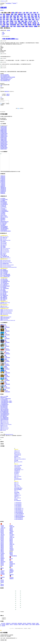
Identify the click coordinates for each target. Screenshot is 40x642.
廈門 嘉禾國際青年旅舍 (4, 411)
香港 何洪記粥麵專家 (18, 489)
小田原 (25, 19)
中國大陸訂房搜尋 (3, 127)
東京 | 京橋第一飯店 (3, 237)
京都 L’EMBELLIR (17, 497)
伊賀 (32, 17)
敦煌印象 (2, 560)
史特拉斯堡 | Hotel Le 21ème (5, 302)
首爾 (15, 17)
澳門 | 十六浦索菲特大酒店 (5, 276)
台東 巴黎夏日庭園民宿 (4, 228)
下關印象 (11, 554)
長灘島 (35, 26)
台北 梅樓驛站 (2, 200)
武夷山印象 (2, 534)
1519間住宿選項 (7, 384)
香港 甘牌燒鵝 (16, 492)
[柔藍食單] (0, 439)
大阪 (22, 17)
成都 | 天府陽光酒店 (3, 298)
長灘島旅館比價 (3, 187)
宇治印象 (11, 545)
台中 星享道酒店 (3, 206)
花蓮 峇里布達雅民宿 (4, 226)
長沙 (11, 17)
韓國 (6, 356)
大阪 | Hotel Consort (3, 244)
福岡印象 (15, 555)
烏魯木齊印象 (3, 561)
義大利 (6, 390)
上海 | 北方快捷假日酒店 (4, 283)
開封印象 (2, 555)
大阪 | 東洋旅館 (3, 241)
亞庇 (16, 23)
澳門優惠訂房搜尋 (3, 132)
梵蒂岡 (3, 26)
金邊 (23, 26)
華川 (18, 17)
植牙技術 (24, 623)
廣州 (36, 14)
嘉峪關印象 (2, 558)
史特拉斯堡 (13, 24)
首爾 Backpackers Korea (4, 420)
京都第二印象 (12, 544)
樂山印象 (2, 552)
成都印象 (2, 551)
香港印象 (2, 562)
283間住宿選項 (6, 338)
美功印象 (2, 581)
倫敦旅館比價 (2, 192)
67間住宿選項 (6, 346)
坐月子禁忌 (3, 623)
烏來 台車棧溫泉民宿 (4, 204)
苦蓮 (1, 85)
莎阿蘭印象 (2, 573)
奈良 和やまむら (17, 452)
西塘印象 (2, 545)
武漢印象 (2, 548)
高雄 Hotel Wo (2, 220)
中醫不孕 (11, 624)
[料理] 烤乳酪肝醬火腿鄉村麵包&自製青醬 (7, 77)
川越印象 (11, 527)
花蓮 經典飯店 (2, 225)
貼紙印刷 (3, 625)
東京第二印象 (12, 526)
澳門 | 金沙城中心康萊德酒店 (5, 275)
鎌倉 (21, 19)
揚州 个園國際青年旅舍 (4, 417)
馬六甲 (29, 23)
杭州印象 (2, 541)
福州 (25, 14)
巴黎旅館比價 (2, 193)
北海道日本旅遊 (14, 623)
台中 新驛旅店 (2, 212)
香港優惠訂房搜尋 (3, 131)
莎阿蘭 (24, 23)
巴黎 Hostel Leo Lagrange (4, 427)
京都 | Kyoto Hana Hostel (4, 249)
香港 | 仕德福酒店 (3, 269)
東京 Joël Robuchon (17, 453)
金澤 (4, 23)
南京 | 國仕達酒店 (3, 287)
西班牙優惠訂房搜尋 (3, 144)
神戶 (25, 17)
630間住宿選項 (6, 327)
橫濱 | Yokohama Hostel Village (5, 240)
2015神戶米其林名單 (17, 505)
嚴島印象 (11, 553)
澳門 (16, 12)
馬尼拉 (31, 26)
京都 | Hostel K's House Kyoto (5, 248)
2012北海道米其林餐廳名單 (19, 513)
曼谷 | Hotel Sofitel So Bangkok (5, 261)
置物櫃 (33, 624)
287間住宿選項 (6, 334)
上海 (24, 12)
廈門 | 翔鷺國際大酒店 (4, 295)
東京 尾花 (16, 499)
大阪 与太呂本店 (17, 466)
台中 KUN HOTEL (3, 207)
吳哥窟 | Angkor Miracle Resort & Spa (6, 309)
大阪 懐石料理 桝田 (17, 468)
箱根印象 (11, 532)
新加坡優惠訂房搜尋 (3, 133)
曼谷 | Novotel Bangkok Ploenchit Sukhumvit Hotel (8, 267)
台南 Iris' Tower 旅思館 (4, 396)
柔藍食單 (3, 7)
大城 (11, 26)
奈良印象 (11, 541)
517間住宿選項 (6, 376)
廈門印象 (2, 531)
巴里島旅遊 (29, 623)
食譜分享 (8, 94)
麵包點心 (8, 95)
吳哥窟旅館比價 (3, 191)
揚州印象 (2, 538)
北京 (31, 12)
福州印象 (2, 532)
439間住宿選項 (6, 342)
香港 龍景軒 (16, 456)
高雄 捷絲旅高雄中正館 (4, 221)
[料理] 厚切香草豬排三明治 (5, 80)
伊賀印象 (11, 539)
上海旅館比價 (2, 184)
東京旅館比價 (2, 178)
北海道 (30, 624)
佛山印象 (2, 530)
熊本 (26, 21)
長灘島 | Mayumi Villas (4, 319)
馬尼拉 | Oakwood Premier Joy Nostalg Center (7, 320)
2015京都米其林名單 (17, 502)
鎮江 (25, 16)
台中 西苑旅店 (2, 208)
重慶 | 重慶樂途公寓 (3, 297)
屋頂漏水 (7, 624)
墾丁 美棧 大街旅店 (3, 222)
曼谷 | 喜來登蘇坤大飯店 (4, 263)
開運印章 (26, 624)
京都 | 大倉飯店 (3, 247)
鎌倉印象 (11, 530)
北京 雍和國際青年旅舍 (4, 404)
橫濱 (18, 19)
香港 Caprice (16, 477)
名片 (3, 34)
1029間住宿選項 (7, 357)
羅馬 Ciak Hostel (3, 430)
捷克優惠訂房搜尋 (3, 146)
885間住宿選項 (6, 361)
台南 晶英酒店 (2, 213)
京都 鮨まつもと (17, 493)
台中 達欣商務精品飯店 (4, 211)
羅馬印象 (11, 572)
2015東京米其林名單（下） (19, 509)
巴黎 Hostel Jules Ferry (4, 426)
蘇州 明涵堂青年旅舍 (4, 405)
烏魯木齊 (20, 14)
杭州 (20, 12)
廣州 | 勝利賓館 (3, 290)
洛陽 (14, 16)
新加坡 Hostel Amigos (4, 425)
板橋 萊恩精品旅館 (3, 201)
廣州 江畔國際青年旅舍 (4, 412)
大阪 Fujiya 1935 (17, 450)
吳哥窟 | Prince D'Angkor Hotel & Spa (6, 310)
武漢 (7, 16)
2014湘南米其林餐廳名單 (18, 512)
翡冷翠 (34, 24)
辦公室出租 (16, 624)
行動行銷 (3, 624)
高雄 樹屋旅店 (2, 219)
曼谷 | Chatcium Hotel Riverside (5, 260)
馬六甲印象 (2, 574)
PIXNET (13, 628)
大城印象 (2, 582)
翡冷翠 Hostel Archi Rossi (4, 307)
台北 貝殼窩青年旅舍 (4, 399)
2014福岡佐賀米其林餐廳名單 (19, 516)
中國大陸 (7, 348)
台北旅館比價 (2, 179)
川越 (11, 19)
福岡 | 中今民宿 (3, 254)
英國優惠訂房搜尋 (3, 139)
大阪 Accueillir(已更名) (18, 465)
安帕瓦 (18, 26)
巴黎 (4, 24)
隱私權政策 (25, 628)
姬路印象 (11, 540)
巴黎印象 (11, 561)
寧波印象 (2, 544)
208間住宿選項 (6, 365)
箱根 (29, 19)
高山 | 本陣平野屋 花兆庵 (4, 256)
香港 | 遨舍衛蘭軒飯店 (4, 270)
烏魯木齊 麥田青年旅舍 (4, 410)
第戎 (18, 24)
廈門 (29, 14)
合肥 (29, 16)
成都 (4, 17)
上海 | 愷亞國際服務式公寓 (5, 281)
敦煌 (15, 14)
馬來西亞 (7, 360)
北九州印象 (11, 555)
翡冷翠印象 (11, 571)
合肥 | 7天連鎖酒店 (3, 296)
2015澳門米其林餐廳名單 (18, 519)
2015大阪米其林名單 (17, 504)
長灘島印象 (11, 578)
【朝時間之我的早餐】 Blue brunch (6, 78)
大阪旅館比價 (2, 177)
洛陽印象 (2, 554)
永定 (32, 14)
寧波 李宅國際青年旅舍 (4, 418)
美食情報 (8, 30)
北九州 (30, 21)
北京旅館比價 (2, 185)
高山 (7, 23)
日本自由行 (34, 623)
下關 (34, 21)
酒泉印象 (2, 559)
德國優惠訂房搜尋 (3, 143)
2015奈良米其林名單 (17, 506)
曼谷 (7, 26)
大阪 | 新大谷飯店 (3, 243)
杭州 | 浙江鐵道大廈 (3, 284)
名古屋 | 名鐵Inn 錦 (3, 255)
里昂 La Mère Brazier (17, 476)
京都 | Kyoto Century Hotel (4, 250)
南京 (27, 12)
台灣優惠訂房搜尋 (3, 126)
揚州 (21, 16)
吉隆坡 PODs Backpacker (4, 423)
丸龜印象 (11, 546)
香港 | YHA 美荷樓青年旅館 (5, 274)
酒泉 (12, 14)
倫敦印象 (11, 558)
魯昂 (8, 24)
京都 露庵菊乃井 (17, 470)
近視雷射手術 (8, 623)
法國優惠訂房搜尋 (3, 140)
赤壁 (11, 16)
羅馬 (38, 24)
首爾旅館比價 (2, 186)
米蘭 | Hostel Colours (3, 306)
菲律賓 (6, 379)
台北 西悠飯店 (2, 198)
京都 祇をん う (16, 496)
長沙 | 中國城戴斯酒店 (4, 291)
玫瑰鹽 (19, 624)
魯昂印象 (11, 562)
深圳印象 (2, 565)
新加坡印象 (2, 577)
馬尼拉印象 (11, 577)
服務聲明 (29, 628)
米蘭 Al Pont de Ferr (17, 486)
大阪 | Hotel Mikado (3, 242)
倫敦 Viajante (16, 482)
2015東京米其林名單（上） (19, 508)
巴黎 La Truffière (17, 485)
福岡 (22, 21)
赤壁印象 (2, 547)
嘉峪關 (8, 14)
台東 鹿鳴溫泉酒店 (3, 229)
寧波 (32, 16)
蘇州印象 (2, 537)
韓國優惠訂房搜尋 (3, 130)
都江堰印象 (2, 553)
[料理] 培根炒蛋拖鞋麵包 (4, 74)
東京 (7, 19)
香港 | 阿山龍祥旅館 (3, 273)
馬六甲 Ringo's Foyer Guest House (5, 424)
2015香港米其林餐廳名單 (18, 517)
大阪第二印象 (12, 537)
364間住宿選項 (6, 380)
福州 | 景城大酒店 (3, 294)
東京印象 (11, 525)
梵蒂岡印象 (11, 574)
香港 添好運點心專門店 (18, 488)
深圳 (7, 17)
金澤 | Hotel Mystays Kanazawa (5, 257)
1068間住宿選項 (7, 391)
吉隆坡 (20, 23)
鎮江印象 (2, 539)
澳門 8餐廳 (16, 460)
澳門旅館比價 (2, 181)
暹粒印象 (2, 585)
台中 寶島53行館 (3, 205)
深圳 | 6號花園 (2, 289)
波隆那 (29, 24)
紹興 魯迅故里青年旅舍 (4, 419)
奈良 (36, 17)
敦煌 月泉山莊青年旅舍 (4, 409)
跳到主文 (2, 10)
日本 (6, 326)
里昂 (22, 24)
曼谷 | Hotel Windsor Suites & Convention (7, 264)
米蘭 (25, 24)
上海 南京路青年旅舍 (4, 403)
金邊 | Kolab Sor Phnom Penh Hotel (6, 313)
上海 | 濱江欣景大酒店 (4, 280)
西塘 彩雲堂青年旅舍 (4, 406)
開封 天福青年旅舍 (3, 416)
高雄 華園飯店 (2, 218)
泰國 (6, 371)
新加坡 (34, 23)
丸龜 (7, 21)
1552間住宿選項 (7, 372)
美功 (14, 26)
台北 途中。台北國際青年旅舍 (5, 398)
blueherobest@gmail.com (9, 434)
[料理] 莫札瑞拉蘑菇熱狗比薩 (5, 79)
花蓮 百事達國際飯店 (4, 227)
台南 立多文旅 (2, 214)
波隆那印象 (11, 570)
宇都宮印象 (11, 548)
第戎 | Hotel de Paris (3, 303)
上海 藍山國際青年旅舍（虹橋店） (6, 402)
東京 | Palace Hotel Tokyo (4, 236)
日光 (15, 21)
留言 (8, 91)
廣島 (19, 21)
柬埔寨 (6, 375)
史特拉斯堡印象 (12, 563)
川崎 (14, 19)
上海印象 (2, 526)
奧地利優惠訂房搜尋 (3, 147)
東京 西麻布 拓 (16, 472)
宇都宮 (11, 21)
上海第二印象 (3, 527)
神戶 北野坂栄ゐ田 (17, 500)
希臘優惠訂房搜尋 (3, 145)
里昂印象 (11, 566)
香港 (13, 12)
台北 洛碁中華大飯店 (4, 199)
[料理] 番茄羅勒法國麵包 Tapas (10, 38)
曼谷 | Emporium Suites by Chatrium (6, 262)
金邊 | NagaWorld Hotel (4, 314)
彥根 (33, 19)
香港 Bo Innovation (17, 457)
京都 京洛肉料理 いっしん (18, 469)
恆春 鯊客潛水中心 (3, 397)
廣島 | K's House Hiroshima (4, 251)
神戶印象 (11, 538)
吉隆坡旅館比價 (3, 188)
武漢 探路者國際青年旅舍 (4, 413)
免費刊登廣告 (20, 623)
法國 (6, 386)
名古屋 (11, 23)
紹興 (36, 16)
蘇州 (34, 12)
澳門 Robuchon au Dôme (18, 461)
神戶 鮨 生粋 (16, 473)
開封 (18, 16)
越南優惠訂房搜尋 (3, 137)
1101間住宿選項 (7, 353)
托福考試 (23, 624)
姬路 (29, 17)
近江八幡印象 (12, 534)
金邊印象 (2, 584)
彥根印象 (11, 533)
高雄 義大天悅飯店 (3, 215)
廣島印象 (11, 552)
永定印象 (2, 533)
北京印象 (2, 525)
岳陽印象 (2, 546)
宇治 (4, 19)
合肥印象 (2, 540)
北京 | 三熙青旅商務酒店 (4, 288)
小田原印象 (11, 531)
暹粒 (26, 26)
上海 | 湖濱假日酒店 (3, 282)
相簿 (3, 32)
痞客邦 (6, 91)
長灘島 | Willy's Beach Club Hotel (5, 316)
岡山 (4, 21)
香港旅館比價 (2, 180)
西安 (4, 14)
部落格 (3, 33)
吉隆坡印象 (2, 570)
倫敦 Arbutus (16, 484)
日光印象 (11, 547)
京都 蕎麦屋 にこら (17, 495)
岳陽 (4, 16)
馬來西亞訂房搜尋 (3, 138)
